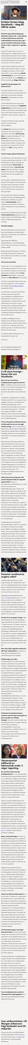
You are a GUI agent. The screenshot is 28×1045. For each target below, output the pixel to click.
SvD (2, 830)
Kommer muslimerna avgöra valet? (12, 575)
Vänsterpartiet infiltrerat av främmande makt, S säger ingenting (12, 764)
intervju (20, 1037)
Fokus (9, 598)
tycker (15, 429)
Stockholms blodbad (17, 286)
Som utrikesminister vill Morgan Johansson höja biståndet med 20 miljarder (14, 1025)
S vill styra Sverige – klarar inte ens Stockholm (12, 374)
